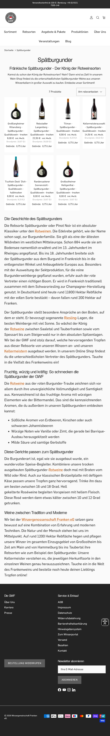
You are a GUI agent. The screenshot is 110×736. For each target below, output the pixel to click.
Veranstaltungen (49, 41)
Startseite (8, 50)
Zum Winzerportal (68, 634)
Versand (62, 639)
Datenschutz (65, 612)
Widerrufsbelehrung (69, 618)
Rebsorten (29, 32)
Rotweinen (43, 231)
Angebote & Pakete (53, 32)
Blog (68, 41)
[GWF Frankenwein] (10, 17)
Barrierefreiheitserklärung (72, 623)
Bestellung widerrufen (24, 663)
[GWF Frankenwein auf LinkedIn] (73, 689)
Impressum (64, 607)
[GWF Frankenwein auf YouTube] (64, 689)
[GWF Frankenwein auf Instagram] (69, 689)
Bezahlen (63, 645)
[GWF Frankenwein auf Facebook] (59, 689)
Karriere (8, 607)
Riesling (70, 318)
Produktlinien (79, 32)
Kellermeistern (15, 351)
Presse (8, 612)
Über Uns (100, 32)
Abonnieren (70, 679)
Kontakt (62, 650)
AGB (60, 602)
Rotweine (17, 329)
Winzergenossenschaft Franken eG (48, 519)
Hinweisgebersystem (69, 629)
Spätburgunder (24, 50)
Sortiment (10, 32)
